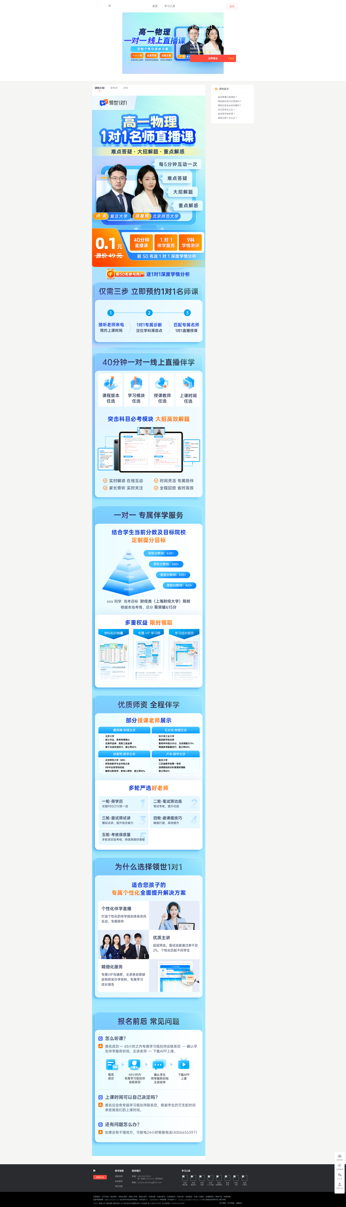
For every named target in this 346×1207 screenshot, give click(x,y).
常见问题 (119, 1186)
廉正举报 (222, 1200)
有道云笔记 (161, 1197)
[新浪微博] (340, 1164)
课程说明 (119, 1176)
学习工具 (169, 6)
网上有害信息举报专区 (210, 1200)
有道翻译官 (210, 1197)
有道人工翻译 (199, 1197)
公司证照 (144, 1203)
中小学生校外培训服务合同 (130, 1203)
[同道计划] (340, 1183)
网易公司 (102, 1203)
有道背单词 (171, 1197)
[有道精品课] (110, 5)
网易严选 (219, 1197)
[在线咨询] (340, 1155)
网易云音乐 (143, 1197)
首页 (155, 6)
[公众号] (340, 1174)
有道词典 (152, 1197)
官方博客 (222, 1203)
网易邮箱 (227, 1197)
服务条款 (116, 1203)
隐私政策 (109, 1203)
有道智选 (189, 1197)
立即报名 (221, 58)
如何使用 (119, 1181)
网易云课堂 (123, 1197)
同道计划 (100, 1177)
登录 (231, 6)
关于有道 (105, 1197)
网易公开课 (133, 1197)
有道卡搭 (180, 1197)
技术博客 (231, 1203)
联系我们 (113, 1197)
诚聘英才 (239, 1203)
